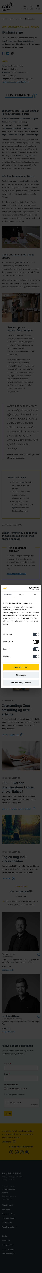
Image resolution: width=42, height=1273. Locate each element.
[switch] (36, 642)
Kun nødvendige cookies (21, 683)
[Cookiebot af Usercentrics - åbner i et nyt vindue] (29, 588)
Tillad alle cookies (21, 667)
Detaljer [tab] (21, 595)
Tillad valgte (21, 675)
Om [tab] (34, 595)
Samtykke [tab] (8, 595)
